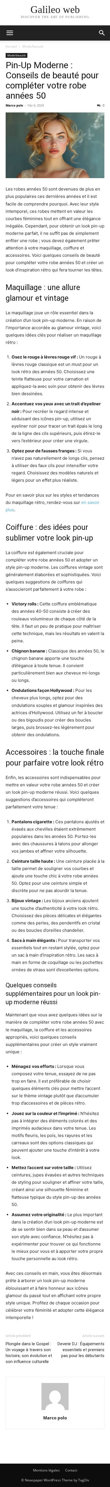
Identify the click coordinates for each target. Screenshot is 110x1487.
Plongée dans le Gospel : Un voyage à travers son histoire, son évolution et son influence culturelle (29, 1352)
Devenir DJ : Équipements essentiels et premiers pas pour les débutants (81, 1349)
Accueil (11, 46)
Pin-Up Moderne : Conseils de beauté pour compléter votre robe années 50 (52, 80)
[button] (10, 33)
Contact (71, 1470)
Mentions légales (46, 1470)
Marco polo (14, 105)
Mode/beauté (32, 46)
